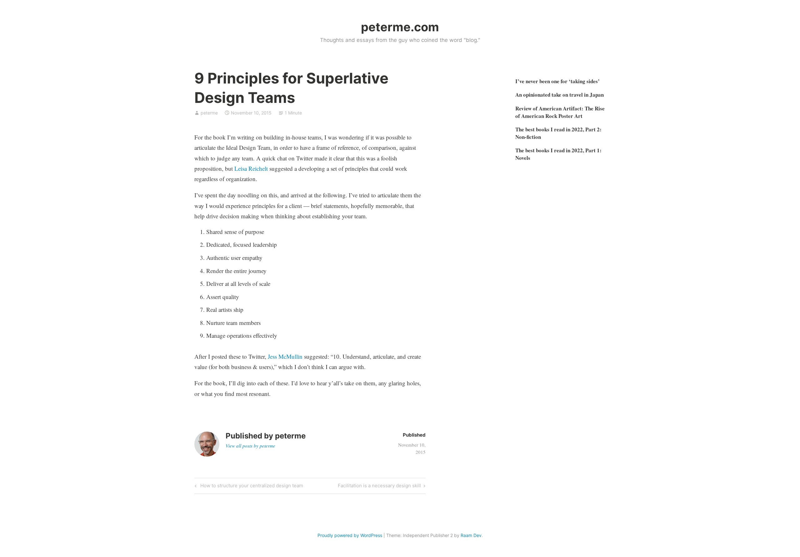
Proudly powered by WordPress (350, 535)
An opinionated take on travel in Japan (559, 95)
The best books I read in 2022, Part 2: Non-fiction (558, 133)
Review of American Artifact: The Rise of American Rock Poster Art (560, 112)
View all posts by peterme (250, 446)
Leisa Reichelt (251, 168)
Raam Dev (471, 535)
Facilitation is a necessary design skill (379, 486)
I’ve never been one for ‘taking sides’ (557, 81)
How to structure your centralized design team (251, 486)
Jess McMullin (285, 356)
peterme (209, 112)
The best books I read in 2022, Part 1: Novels (558, 154)
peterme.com (400, 27)
